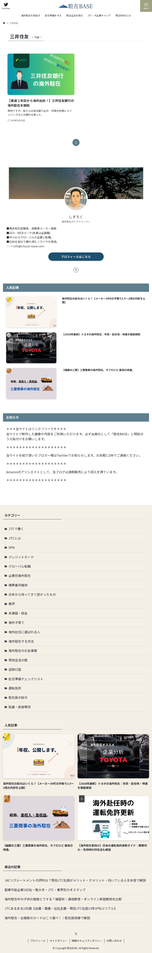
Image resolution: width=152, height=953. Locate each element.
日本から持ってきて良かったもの (32, 594)
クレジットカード (21, 557)
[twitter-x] (76, 269)
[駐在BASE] (76, 6)
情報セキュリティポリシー (87, 941)
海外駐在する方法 (21, 641)
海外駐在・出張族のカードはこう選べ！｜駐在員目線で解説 (47, 917)
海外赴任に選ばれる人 (24, 632)
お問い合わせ (114, 941)
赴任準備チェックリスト (26, 678)
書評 (12, 603)
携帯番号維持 (18, 585)
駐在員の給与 (18, 697)
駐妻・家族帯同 (20, 707)
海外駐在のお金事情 (23, 650)
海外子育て (16, 622)
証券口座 (15, 669)
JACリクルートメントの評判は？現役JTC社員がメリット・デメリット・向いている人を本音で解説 (75, 880)
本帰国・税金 (18, 613)
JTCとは (15, 538)
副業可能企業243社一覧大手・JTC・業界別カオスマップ (45, 889)
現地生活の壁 (18, 660)
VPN (12, 547)
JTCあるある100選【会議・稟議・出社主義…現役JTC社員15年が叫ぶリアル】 (61, 908)
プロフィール (38, 941)
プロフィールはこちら (76, 257)
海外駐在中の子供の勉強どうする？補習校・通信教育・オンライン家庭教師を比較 (63, 899)
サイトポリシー (59, 941)
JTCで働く (16, 528)
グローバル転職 (20, 566)
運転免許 (15, 688)
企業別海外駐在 (20, 575)
